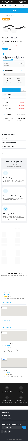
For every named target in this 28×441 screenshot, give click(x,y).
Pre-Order (11, 90)
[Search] (15, 5)
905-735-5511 (7, 372)
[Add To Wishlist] (23, 90)
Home (3, 15)
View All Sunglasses (13, 267)
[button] (21, 2)
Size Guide (23, 70)
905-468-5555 (7, 345)
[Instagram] (5, 431)
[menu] (26, 6)
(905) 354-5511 (7, 294)
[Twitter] (9, 431)
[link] (4, 240)
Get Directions (6, 302)
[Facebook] (2, 431)
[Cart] (23, 5)
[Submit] (24, 427)
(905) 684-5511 (7, 320)
